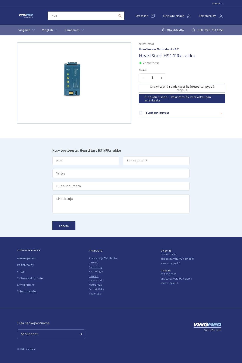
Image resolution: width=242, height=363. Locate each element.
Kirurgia (94, 276)
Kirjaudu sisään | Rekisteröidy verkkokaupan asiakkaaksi (178, 98)
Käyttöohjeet (25, 285)
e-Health (94, 262)
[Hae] (120, 16)
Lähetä (64, 225)
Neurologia (95, 284)
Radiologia (95, 293)
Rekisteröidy (25, 265)
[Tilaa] (81, 334)
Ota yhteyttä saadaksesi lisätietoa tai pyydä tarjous (182, 88)
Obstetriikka (96, 289)
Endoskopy (95, 267)
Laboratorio (96, 280)
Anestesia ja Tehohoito (103, 258)
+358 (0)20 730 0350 (209, 30)
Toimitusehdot (27, 291)
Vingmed (31, 348)
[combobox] (86, 16)
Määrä (143, 70)
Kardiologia (96, 271)
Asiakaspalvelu (27, 258)
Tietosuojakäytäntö (30, 278)
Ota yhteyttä (175, 30)
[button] (182, 113)
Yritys (21, 271)
